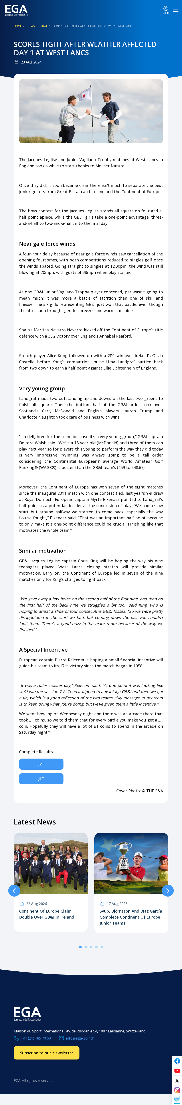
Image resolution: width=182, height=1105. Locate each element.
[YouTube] (177, 1071)
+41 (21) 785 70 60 (36, 1038)
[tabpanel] (51, 882)
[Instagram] (177, 1090)
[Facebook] (177, 1061)
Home (18, 26)
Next (168, 891)
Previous (14, 891)
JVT (41, 764)
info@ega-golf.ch (80, 1038)
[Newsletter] (177, 1100)
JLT (41, 778)
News (31, 26)
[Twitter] (177, 1080)
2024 (44, 26)
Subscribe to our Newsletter (46, 1053)
